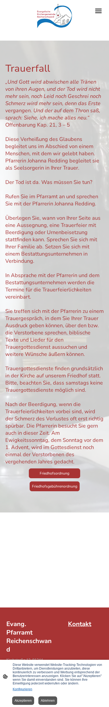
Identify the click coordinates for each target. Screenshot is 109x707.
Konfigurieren (22, 689)
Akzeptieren (23, 700)
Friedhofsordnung (54, 473)
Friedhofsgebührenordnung (54, 486)
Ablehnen (48, 700)
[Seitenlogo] (54, 16)
